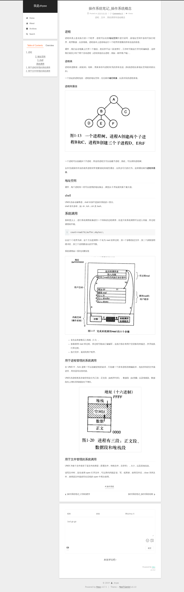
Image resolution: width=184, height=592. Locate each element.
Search (32, 34)
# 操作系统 (109, 487)
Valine (153, 567)
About (31, 23)
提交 (149, 548)
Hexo (98, 587)
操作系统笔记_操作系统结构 (140, 494)
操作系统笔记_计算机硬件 (78, 494)
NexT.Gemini (124, 587)
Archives (33, 29)
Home (31, 18)
